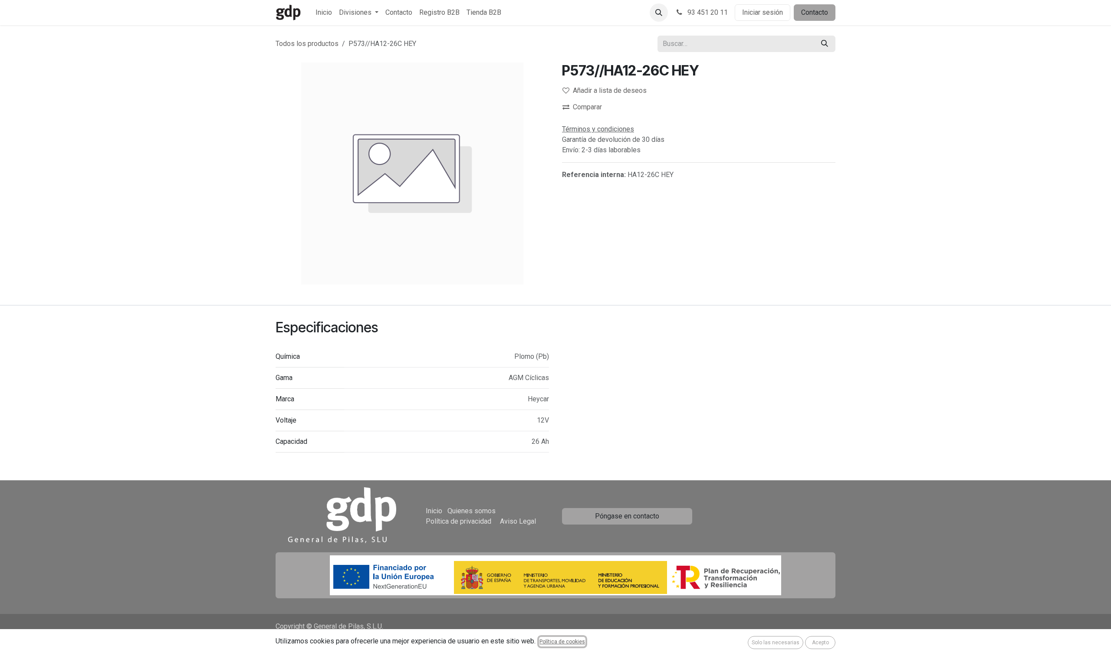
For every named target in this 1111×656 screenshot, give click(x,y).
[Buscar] (824, 44)
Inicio (434, 511)
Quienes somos (471, 511)
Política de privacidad (458, 521)
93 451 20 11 (707, 12)
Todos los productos (307, 43)
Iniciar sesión (762, 12)
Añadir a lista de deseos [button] (610, 90)
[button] (659, 12)
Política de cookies (562, 642)
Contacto (814, 12)
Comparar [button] (587, 107)
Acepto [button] (820, 643)
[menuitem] (323, 12)
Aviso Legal (518, 521)
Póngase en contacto (627, 516)
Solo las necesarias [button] (775, 643)
